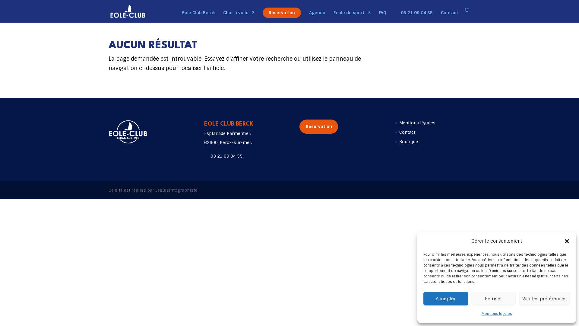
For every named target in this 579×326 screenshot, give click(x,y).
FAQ (382, 13)
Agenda (317, 13)
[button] (567, 241)
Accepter (446, 299)
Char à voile (235, 13)
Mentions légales (497, 313)
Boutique (408, 141)
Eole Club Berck (198, 13)
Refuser (493, 299)
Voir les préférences (544, 299)
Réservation (282, 12)
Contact (449, 13)
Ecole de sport (349, 13)
